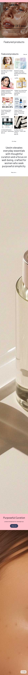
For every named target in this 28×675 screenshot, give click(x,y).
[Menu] (1, 4)
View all (25, 54)
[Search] (4, 4)
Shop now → (14, 172)
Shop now (14, 525)
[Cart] (26, 4)
